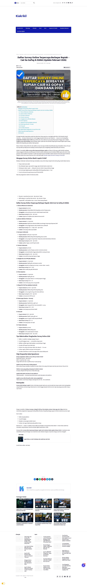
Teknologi (28, 28)
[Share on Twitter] (37, 479)
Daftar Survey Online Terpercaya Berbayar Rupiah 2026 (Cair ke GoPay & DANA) (36, 110)
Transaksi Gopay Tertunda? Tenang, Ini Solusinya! (54, 155)
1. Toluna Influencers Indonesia (26, 112)
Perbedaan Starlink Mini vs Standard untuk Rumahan (24, 524)
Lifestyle (34, 28)
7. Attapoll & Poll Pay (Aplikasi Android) (28, 122)
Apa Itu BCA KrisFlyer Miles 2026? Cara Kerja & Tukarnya (28, 555)
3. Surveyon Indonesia (24, 115)
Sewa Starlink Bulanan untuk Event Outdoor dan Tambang (61, 510)
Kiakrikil (21, 16)
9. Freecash (22, 126)
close (25, 577)
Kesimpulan (21, 133)
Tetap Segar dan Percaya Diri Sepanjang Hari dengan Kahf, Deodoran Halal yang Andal (27, 540)
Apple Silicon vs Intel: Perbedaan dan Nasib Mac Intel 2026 (37, 439)
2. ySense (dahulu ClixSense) (26, 114)
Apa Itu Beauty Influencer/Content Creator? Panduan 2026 (28, 569)
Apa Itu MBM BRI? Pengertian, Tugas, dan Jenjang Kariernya (47, 554)
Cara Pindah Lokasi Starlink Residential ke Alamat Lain (60, 524)
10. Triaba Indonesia (25, 128)
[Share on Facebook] (35, 479)
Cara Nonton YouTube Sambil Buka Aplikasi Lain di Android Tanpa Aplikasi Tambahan (66, 538)
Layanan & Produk (53, 28)
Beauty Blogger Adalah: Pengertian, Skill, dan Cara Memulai (47, 547)
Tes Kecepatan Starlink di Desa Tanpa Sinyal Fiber (43, 524)
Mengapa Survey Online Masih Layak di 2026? (28, 108)
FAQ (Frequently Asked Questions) (26, 131)
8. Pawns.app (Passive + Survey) (26, 124)
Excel (40, 28)
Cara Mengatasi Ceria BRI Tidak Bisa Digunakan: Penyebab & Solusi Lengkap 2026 (66, 567)
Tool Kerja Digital (21, 31)
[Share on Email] (42, 479)
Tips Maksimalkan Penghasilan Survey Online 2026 (29, 129)
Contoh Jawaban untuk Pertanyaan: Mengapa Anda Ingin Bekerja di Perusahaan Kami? (47, 539)
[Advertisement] (49, 16)
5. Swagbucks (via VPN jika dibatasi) (27, 119)
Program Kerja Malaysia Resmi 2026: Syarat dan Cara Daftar (47, 568)
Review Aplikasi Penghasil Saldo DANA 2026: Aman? (66, 559)
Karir (45, 28)
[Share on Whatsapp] (40, 479)
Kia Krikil (29, 488)
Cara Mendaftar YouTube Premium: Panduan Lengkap (66, 545)
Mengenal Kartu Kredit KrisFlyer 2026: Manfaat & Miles (28, 562)
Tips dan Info (20, 28)
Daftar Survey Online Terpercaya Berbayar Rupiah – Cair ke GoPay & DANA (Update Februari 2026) (43, 59)
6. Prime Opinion (23, 121)
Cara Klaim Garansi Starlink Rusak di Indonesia (43, 510)
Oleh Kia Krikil (19, 67)
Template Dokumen (64, 28)
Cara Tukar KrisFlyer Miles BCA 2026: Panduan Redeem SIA (28, 548)
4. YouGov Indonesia (24, 117)
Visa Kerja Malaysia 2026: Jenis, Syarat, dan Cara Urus (47, 560)
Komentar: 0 (67, 67)
